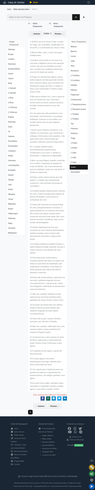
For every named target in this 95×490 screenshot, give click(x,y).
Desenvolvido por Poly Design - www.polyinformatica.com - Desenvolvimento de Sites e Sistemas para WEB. (47, 486)
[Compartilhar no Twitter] (59, 398)
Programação (19, 461)
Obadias (11, 194)
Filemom (74, 129)
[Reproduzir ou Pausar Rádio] (92, 486)
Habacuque (13, 213)
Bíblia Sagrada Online (21, 9)
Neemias (12, 122)
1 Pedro (74, 143)
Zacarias (11, 228)
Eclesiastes (13, 146)
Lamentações (13, 165)
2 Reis (10, 103)
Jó (9, 131)
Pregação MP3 (47, 452)
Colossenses (76, 100)
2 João (73, 157)
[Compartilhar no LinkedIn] (65, 398)
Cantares (12, 151)
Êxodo (10, 54)
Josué (10, 74)
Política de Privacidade (76, 440)
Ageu (10, 223)
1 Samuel (12, 88)
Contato (17, 464)
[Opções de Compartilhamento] (92, 474)
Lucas (73, 56)
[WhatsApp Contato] (75, 432)
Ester (10, 127)
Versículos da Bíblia (49, 448)
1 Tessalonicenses (78, 104)
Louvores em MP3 (49, 455)
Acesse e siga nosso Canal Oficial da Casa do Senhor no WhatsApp (49, 476)
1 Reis (10, 98)
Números (12, 64)
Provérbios (12, 141)
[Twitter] (80, 428)
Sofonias (11, 218)
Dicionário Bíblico (48, 442)
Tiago (73, 138)
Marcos (74, 51)
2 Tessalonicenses (78, 109)
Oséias (11, 180)
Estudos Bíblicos (48, 445)
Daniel (11, 175)
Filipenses (75, 95)
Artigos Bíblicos (47, 435)
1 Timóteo (75, 114)
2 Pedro (74, 148)
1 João (73, 153)
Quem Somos (19, 432)
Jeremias (12, 160)
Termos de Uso (77, 437)
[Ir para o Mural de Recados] (92, 467)
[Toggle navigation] (89, 2)
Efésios (74, 90)
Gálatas (74, 85)
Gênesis (11, 49)
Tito (72, 124)
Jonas (10, 199)
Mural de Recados (21, 451)
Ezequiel (11, 170)
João (73, 61)
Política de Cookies (75, 483)
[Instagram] (75, 428)
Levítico (11, 59)
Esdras (11, 117)
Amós (10, 189)
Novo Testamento (58, 25)
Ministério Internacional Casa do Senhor (27, 483)
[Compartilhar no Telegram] (54, 398)
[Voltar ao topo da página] (92, 461)
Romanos (75, 71)
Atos (72, 66)
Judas (73, 167)
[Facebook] (69, 428)
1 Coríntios (75, 75)
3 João (73, 162)
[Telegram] (81, 432)
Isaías (10, 156)
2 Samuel (12, 93)
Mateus (74, 47)
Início (9, 9)
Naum (10, 209)
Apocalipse (75, 172)
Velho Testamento (37, 25)
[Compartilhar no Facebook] (43, 398)
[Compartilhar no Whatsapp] (48, 398)
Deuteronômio (14, 69)
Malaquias (12, 233)
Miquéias (12, 204)
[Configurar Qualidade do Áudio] (92, 480)
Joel (10, 185)
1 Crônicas (12, 107)
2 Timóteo (75, 119)
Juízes (10, 78)
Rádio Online (19, 435)
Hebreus (74, 133)
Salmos (11, 136)
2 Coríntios (75, 80)
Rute (10, 83)
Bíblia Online (46, 439)
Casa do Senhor (16, 2)
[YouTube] (70, 432)
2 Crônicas (12, 112)
